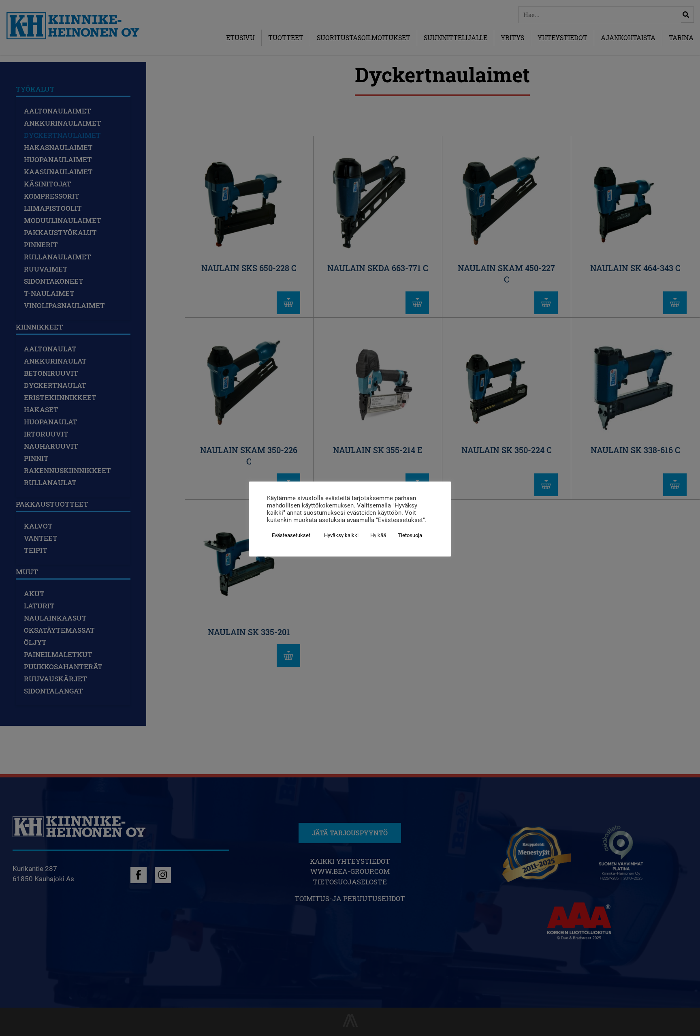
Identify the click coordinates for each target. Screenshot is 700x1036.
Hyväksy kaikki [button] (341, 535)
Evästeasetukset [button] (291, 535)
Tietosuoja (410, 535)
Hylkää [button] (378, 535)
